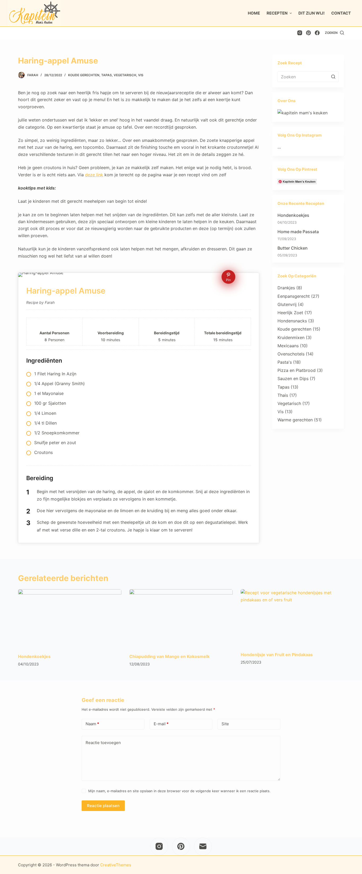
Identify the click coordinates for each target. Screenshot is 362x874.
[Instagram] (299, 32)
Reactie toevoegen (103, 742)
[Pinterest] (308, 32)
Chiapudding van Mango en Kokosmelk (169, 656)
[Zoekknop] (333, 76)
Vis (140, 75)
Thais (282, 395)
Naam (92, 723)
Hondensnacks (292, 320)
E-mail (161, 723)
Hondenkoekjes (293, 215)
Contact (341, 13)
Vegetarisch (125, 75)
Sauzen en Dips (292, 378)
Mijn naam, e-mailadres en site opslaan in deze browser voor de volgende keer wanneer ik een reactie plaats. (179, 791)
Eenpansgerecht (293, 296)
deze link (94, 174)
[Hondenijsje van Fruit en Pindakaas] (292, 618)
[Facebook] (317, 32)
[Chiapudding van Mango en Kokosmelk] (181, 618)
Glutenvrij (287, 304)
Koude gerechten (83, 75)
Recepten (277, 13)
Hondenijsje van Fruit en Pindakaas (277, 654)
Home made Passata (298, 231)
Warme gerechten (295, 419)
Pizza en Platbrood (296, 370)
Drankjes (286, 287)
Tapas (106, 75)
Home (254, 13)
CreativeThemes (115, 864)
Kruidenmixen (290, 337)
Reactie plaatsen (103, 805)
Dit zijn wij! (311, 13)
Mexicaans (288, 345)
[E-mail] (203, 846)
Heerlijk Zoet (290, 312)
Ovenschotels (290, 354)
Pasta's (284, 362)
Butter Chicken (292, 248)
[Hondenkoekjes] (69, 618)
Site (225, 723)
